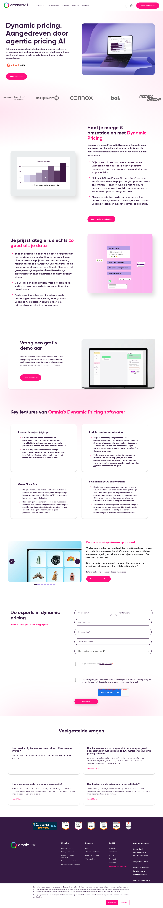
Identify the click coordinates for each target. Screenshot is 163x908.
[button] (12, 561)
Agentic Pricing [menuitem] (67, 848)
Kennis (75, 5)
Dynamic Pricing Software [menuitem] (67, 856)
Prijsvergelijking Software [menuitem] (70, 864)
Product (38, 5)
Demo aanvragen (30, 377)
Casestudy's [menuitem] (90, 859)
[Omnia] (15, 5)
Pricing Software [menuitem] (67, 852)
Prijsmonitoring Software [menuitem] (70, 861)
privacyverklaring (105, 664)
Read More (93, 768)
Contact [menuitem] (112, 859)
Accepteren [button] (112, 902)
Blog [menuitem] (87, 848)
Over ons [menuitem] (112, 848)
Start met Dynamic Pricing (101, 219)
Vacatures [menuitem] (113, 852)
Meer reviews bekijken (98, 579)
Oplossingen (52, 5)
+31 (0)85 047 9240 (140, 862)
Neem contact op (148, 5)
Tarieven (65, 5)
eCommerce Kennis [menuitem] (92, 852)
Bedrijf (85, 5)
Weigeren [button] (124, 902)
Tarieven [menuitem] (112, 863)
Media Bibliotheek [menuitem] (92, 855)
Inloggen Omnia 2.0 (117, 866)
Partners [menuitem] (112, 855)
